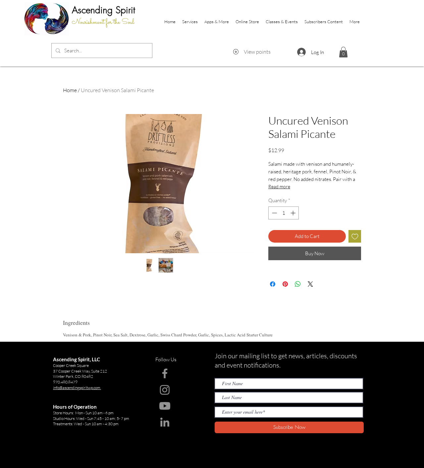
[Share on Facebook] (273, 284)
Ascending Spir (101, 10)
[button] (343, 52)
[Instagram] (164, 389)
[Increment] (293, 213)
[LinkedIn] (164, 422)
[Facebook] (164, 373)
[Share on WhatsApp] (298, 284)
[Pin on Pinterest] (285, 284)
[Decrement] (273, 213)
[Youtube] (164, 405)
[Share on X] (310, 284)
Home (70, 90)
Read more (279, 186)
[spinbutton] (283, 213)
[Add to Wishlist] (354, 236)
